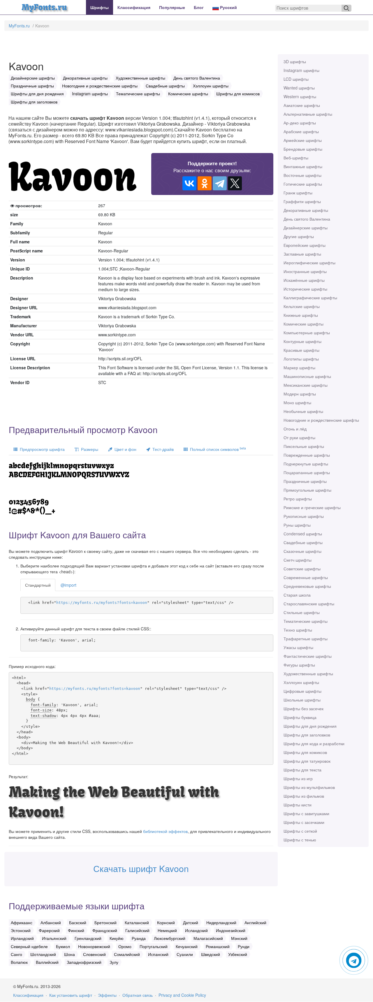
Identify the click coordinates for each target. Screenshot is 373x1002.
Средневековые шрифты (307, 586)
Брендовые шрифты (303, 149)
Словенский (94, 954)
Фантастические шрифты (308, 656)
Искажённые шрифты (304, 280)
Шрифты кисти (298, 805)
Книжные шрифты (301, 315)
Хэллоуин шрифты (301, 682)
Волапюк (19, 962)
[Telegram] (220, 183)
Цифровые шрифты (302, 691)
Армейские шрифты (303, 140)
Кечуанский (187, 946)
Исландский (196, 930)
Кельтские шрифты (302, 306)
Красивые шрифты (301, 350)
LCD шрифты (296, 79)
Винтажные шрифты (303, 166)
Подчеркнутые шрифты (306, 464)
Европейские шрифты (305, 245)
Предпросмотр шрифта (41, 449)
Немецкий (167, 930)
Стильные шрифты (302, 612)
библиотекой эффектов (165, 831)
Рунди (243, 946)
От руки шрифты (299, 437)
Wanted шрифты (299, 88)
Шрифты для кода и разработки (314, 743)
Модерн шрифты (300, 394)
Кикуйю (117, 938)
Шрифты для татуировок (307, 761)
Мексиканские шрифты (306, 385)
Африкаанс (21, 922)
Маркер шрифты (299, 367)
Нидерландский (221, 922)
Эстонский (21, 930)
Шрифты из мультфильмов (309, 787)
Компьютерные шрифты (307, 332)
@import (68, 585)
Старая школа (297, 595)
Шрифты (99, 7)
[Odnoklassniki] (205, 183)
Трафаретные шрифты (306, 638)
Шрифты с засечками (304, 822)
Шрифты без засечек (303, 708)
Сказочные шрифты (302, 551)
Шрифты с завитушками (306, 813)
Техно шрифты (298, 630)
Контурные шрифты (302, 341)
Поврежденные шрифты (307, 455)
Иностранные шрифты (305, 271)
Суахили (185, 954)
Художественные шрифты (308, 673)
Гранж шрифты (298, 193)
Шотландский (43, 954)
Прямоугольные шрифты (307, 490)
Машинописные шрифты (307, 376)
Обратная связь (137, 995)
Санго (16, 954)
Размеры (88, 449)
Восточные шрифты (302, 175)
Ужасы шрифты (298, 647)
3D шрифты (295, 61)
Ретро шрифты (298, 499)
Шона (69, 954)
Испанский (158, 954)
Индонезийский (230, 930)
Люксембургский (169, 938)
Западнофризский (84, 962)
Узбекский (237, 954)
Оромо (124, 946)
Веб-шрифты (296, 158)
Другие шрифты (299, 236)
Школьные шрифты (302, 700)
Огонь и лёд (295, 429)
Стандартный (38, 585)
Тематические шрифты (306, 621)
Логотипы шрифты (301, 359)
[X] (235, 183)
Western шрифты (300, 96)
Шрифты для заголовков (307, 735)
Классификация (133, 7)
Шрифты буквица (300, 717)
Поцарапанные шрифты (307, 472)
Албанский (51, 922)
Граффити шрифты (302, 201)
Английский (255, 922)
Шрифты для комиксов (305, 752)
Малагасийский (208, 938)
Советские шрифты (302, 569)
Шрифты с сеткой (300, 831)
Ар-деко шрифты (300, 123)
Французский (104, 930)
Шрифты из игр (298, 778)
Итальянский (54, 938)
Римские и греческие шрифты (312, 507)
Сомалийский (127, 954)
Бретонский (105, 922)
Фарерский (49, 930)
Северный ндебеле (29, 946)
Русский (228, 7)
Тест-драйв (162, 449)
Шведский (210, 954)
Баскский (77, 922)
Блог (199, 7)
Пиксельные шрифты (304, 446)
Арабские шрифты (301, 131)
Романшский (218, 946)
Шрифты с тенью (300, 840)
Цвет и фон (124, 449)
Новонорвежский (94, 946)
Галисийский (137, 930)
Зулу (114, 962)
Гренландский (88, 938)
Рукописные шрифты (304, 516)
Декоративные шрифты (306, 210)
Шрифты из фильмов (304, 796)
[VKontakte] (189, 183)
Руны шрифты (297, 525)
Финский (76, 930)
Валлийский (47, 962)
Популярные (172, 7)
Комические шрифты (303, 324)
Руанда (139, 938)
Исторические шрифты (305, 289)
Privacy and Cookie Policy (182, 995)
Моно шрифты (297, 402)
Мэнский (239, 938)
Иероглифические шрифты (309, 263)
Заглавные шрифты (302, 254)
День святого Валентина (307, 219)
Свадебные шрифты (303, 542)
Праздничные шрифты (305, 481)
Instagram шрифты (301, 70)
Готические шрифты (303, 184)
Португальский (154, 946)
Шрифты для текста (302, 770)
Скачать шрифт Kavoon (141, 868)
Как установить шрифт (70, 995)
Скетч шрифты (298, 560)
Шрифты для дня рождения (310, 726)
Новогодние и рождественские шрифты (321, 420)
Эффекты (107, 995)
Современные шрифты (306, 577)
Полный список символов (217, 449)
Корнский (166, 922)
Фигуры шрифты (299, 665)
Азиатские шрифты (302, 105)
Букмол (63, 946)
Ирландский (22, 938)
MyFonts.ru (19, 26)
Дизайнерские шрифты (306, 228)
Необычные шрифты (303, 411)
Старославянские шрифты (309, 604)
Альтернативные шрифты (308, 114)
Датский (190, 922)
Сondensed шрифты (303, 534)
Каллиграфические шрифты (310, 297)
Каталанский (137, 922)
